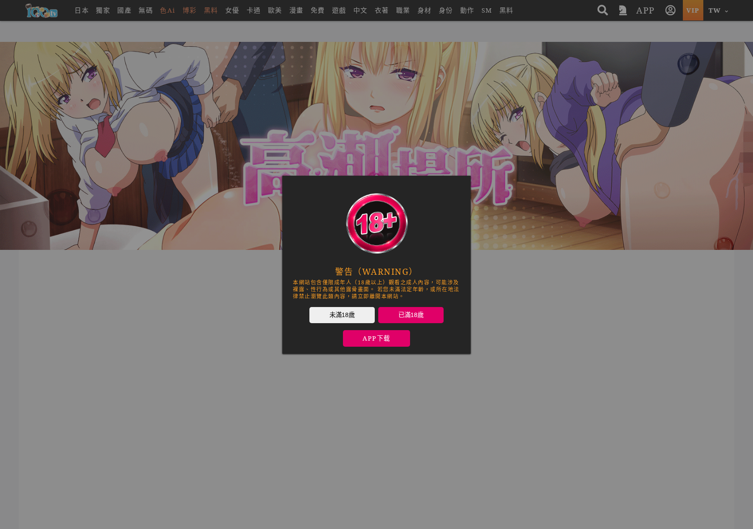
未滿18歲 (342, 314)
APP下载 (376, 338)
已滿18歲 (411, 314)
